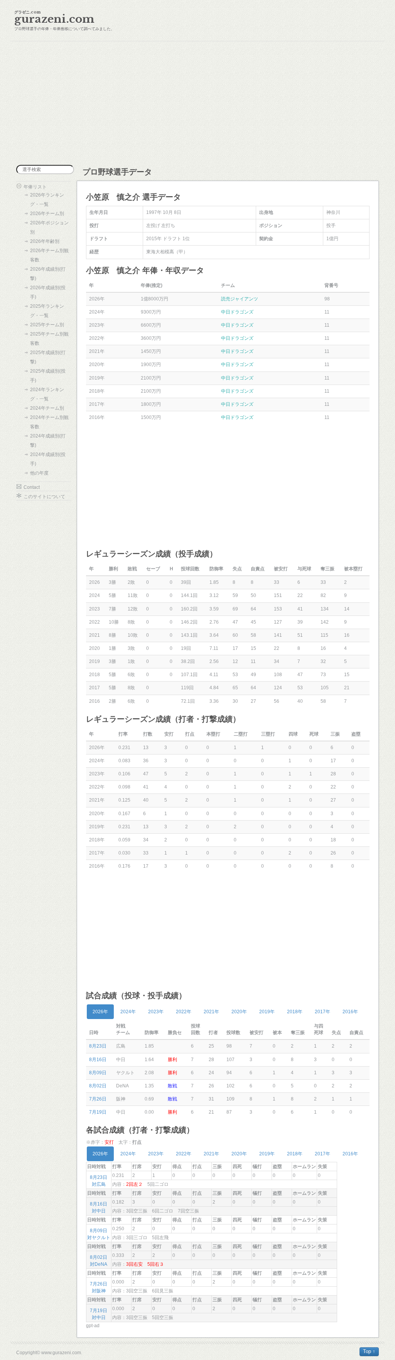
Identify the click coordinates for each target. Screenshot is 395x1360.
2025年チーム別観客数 (49, 338)
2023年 (156, 1011)
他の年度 (39, 473)
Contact (32, 487)
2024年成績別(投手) (48, 459)
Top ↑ (369, 1351)
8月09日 (97, 1072)
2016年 (350, 1011)
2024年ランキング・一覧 (47, 394)
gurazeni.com (54, 19)
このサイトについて (44, 496)
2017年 (322, 1011)
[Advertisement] (197, 103)
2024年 (128, 1011)
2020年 (239, 1011)
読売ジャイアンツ (239, 299)
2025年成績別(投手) (48, 375)
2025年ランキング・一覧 (47, 311)
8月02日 (97, 1086)
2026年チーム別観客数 (49, 255)
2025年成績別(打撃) (48, 357)
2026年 (100, 1011)
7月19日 (97, 1112)
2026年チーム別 (47, 213)
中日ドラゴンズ (237, 312)
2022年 (183, 1011)
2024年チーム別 (47, 408)
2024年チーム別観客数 (49, 422)
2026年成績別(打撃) (48, 273)
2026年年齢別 (44, 241)
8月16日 (97, 1059)
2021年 (211, 1011)
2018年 (294, 1011)
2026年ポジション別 (49, 227)
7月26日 (97, 1099)
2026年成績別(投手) (48, 292)
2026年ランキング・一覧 (47, 199)
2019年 (267, 1011)
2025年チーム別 (47, 324)
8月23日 (97, 1046)
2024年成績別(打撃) (48, 440)
